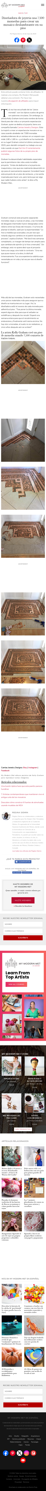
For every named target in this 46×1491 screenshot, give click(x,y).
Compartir (24, 862)
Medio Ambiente (15, 1442)
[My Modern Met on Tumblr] (40, 1453)
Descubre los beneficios (23, 906)
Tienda (27, 1445)
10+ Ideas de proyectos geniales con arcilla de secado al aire (33, 1371)
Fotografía (25, 1436)
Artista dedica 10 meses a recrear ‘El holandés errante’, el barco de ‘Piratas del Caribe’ (12, 1171)
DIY (26, 13)
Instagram (32, 767)
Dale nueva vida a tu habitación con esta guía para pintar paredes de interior (34, 1171)
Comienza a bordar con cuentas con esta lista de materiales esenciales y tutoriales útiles (33, 1309)
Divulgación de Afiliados (30, 1479)
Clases (38, 1439)
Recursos (31, 1439)
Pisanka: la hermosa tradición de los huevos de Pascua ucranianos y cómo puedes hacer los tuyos (11, 1204)
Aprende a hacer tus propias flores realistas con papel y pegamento (33, 1235)
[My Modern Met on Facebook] (5, 1453)
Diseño (16, 1436)
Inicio (20, 13)
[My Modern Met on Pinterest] (12, 1453)
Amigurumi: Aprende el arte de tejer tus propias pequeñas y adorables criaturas (11, 1236)
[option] (12, 1032)
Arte (10, 1436)
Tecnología (34, 1442)
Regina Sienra (17, 34)
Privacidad (18, 1482)
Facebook (5, 770)
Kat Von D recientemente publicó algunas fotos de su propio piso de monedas (20, 151)
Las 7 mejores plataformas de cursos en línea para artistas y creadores (34, 1203)
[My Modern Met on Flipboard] (33, 1453)
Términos (26, 1482)
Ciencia (26, 1442)
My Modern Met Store (15, 1054)
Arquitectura (35, 1436)
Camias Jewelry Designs (27, 127)
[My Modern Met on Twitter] (19, 1453)
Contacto (9, 1479)
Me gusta (17, 872)
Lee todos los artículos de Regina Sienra (26, 851)
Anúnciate (16, 1479)
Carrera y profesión (18, 1439)
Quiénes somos (13, 1476)
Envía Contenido (30, 1476)
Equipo (21, 1476)
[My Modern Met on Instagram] (26, 1453)
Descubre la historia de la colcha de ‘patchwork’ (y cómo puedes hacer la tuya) (11, 1309)
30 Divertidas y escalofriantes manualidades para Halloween (9, 1372)
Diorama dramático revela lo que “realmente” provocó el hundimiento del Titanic (11, 1340)
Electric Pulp (33, 1487)
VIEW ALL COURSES (16, 984)
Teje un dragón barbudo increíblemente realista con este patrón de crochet (33, 1340)
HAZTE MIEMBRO (23, 900)
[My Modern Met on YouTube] (23, 1460)
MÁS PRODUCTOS (23, 1129)
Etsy (25, 767)
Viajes (21, 1445)
